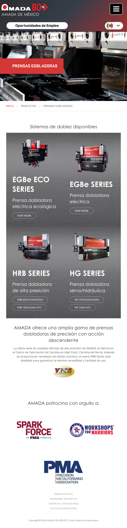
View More (24, 215)
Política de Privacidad (63, 508)
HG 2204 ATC (82, 307)
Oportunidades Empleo (37, 26)
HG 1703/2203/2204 (86, 299)
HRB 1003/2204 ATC (29, 307)
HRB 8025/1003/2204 (30, 299)
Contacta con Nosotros (63, 503)
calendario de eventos (63, 498)
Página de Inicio (63, 494)
